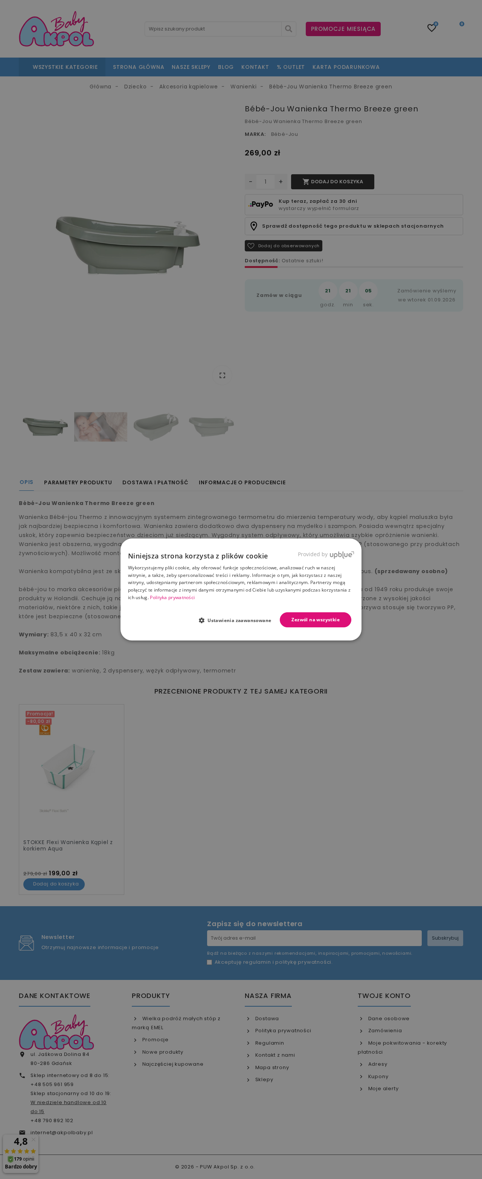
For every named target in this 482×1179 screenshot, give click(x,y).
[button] (238, 620)
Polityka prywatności (172, 597)
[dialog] (241, 590)
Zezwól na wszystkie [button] (315, 619)
